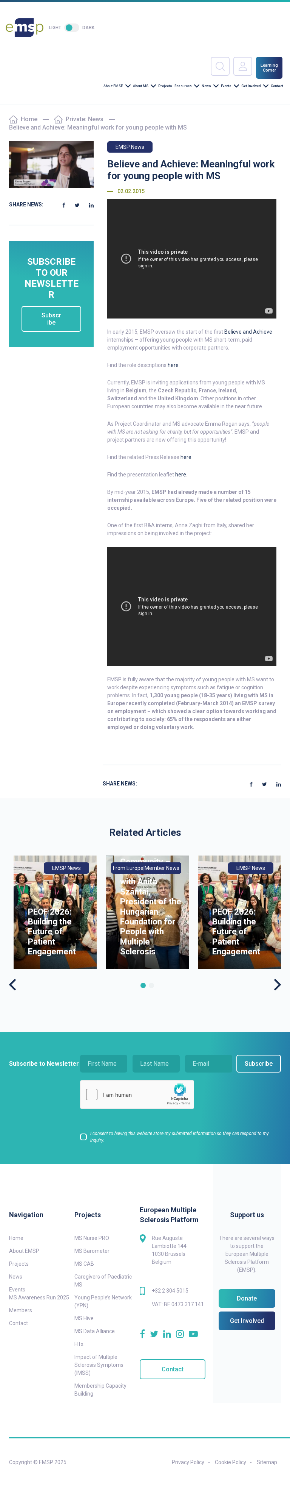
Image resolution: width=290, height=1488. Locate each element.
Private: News (84, 119)
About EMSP (113, 86)
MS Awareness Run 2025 (39, 1297)
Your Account (242, 66)
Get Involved (251, 86)
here (173, 365)
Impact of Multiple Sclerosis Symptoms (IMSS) (98, 1365)
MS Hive (84, 1318)
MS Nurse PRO (91, 1238)
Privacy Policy (188, 1462)
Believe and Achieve (248, 332)
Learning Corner (269, 68)
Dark (88, 27)
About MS (140, 86)
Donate (247, 1298)
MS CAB (84, 1264)
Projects (165, 86)
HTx (78, 1344)
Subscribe (51, 319)
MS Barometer (92, 1251)
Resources (183, 86)
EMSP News (130, 147)
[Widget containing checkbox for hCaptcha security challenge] (137, 1094)
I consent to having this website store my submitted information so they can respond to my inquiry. (179, 1137)
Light (55, 27)
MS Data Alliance (94, 1331)
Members (20, 1310)
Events (226, 86)
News (206, 86)
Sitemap (267, 1462)
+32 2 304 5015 (170, 1291)
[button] (143, 985)
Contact (277, 86)
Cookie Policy (230, 1462)
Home (29, 119)
